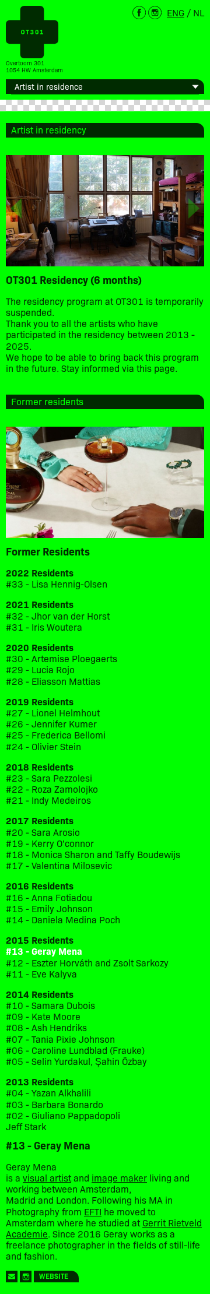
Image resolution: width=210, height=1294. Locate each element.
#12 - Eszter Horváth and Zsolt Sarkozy (87, 962)
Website (53, 1276)
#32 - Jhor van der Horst (58, 615)
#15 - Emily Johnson (49, 908)
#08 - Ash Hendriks (46, 1027)
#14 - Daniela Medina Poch (63, 919)
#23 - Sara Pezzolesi (49, 777)
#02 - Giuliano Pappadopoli (63, 1115)
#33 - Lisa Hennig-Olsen (56, 583)
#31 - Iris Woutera (44, 626)
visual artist (47, 1177)
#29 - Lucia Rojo (40, 669)
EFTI (93, 1211)
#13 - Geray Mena (44, 951)
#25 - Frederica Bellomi (56, 734)
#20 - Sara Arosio (43, 832)
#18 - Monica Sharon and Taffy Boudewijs (93, 854)
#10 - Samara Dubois (50, 1005)
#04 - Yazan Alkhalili (48, 1092)
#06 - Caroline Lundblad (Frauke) (75, 1050)
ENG (175, 12)
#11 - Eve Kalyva (41, 973)
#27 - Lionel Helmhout (54, 712)
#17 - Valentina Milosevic (59, 865)
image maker (119, 1177)
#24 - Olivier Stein (43, 746)
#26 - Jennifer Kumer (51, 723)
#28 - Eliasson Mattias (53, 681)
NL (198, 12)
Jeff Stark (26, 1126)
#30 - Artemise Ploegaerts (61, 658)
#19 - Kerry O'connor (50, 843)
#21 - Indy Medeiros (48, 800)
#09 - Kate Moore (43, 1016)
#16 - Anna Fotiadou (49, 897)
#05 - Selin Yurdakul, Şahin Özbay (76, 1061)
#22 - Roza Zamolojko (52, 788)
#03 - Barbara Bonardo (54, 1104)
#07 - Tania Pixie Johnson (60, 1039)
